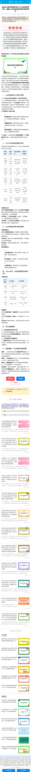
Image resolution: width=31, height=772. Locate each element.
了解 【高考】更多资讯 (15, 399)
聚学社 (11, 2)
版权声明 (27, 765)
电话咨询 (23, 770)
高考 (16, 2)
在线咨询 (20, 378)
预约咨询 (10, 378)
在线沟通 (8, 770)
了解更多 (15, 382)
